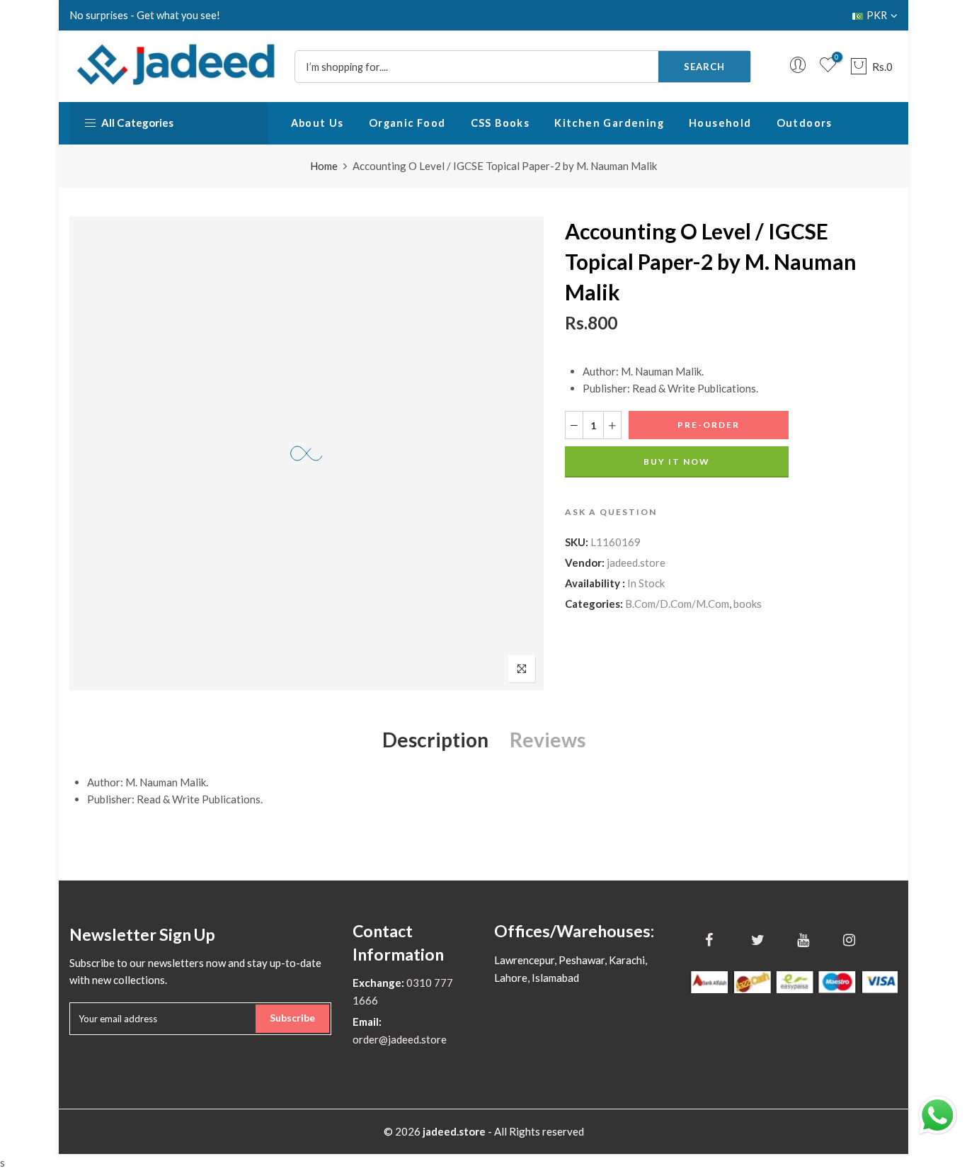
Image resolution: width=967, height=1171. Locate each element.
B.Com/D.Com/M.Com (677, 603)
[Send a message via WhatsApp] (937, 1115)
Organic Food (407, 123)
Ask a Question (611, 512)
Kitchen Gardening (609, 123)
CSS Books (500, 123)
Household (720, 123)
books (747, 603)
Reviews (547, 740)
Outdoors (804, 123)
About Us (317, 123)
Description (435, 740)
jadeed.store (636, 562)
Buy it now (676, 461)
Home (324, 165)
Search (704, 66)
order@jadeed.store (400, 1039)
